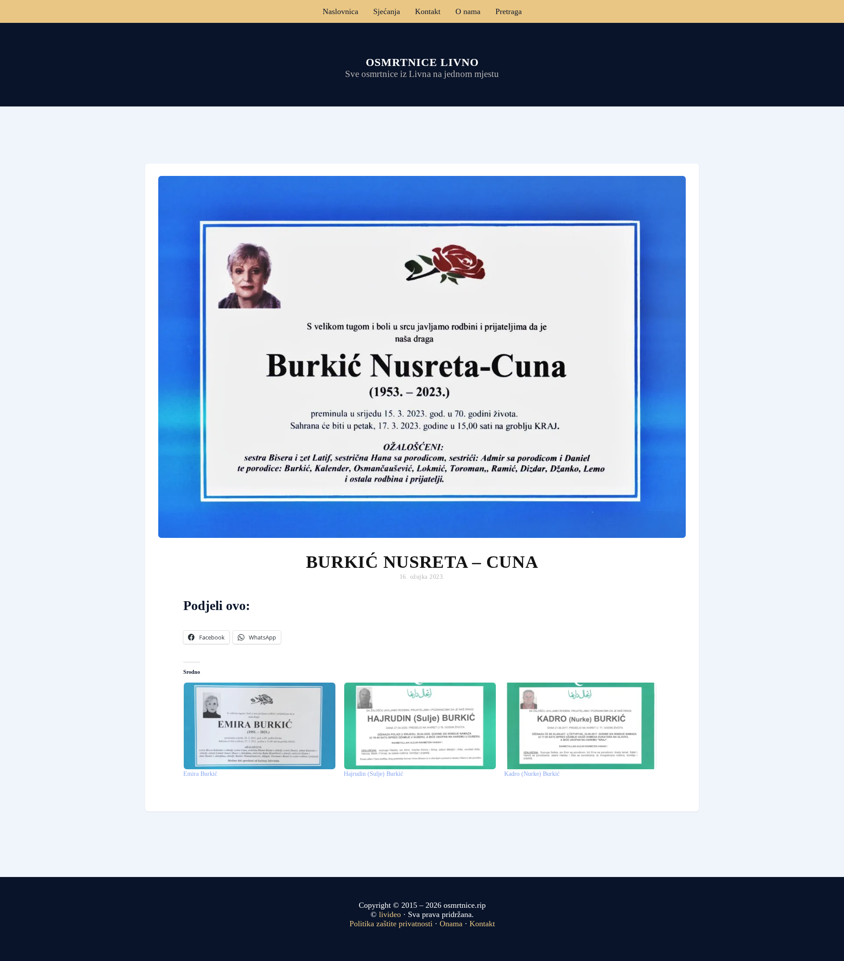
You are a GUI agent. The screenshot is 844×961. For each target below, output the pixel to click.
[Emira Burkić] (259, 726)
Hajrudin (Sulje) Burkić (373, 774)
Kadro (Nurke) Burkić (532, 774)
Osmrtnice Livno (422, 62)
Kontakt (427, 11)
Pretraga (508, 11)
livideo (391, 914)
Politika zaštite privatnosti (391, 923)
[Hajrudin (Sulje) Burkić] (419, 726)
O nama (467, 11)
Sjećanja (386, 11)
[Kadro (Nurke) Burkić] (580, 726)
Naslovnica (340, 11)
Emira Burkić (200, 774)
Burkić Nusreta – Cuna (422, 562)
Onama (451, 923)
